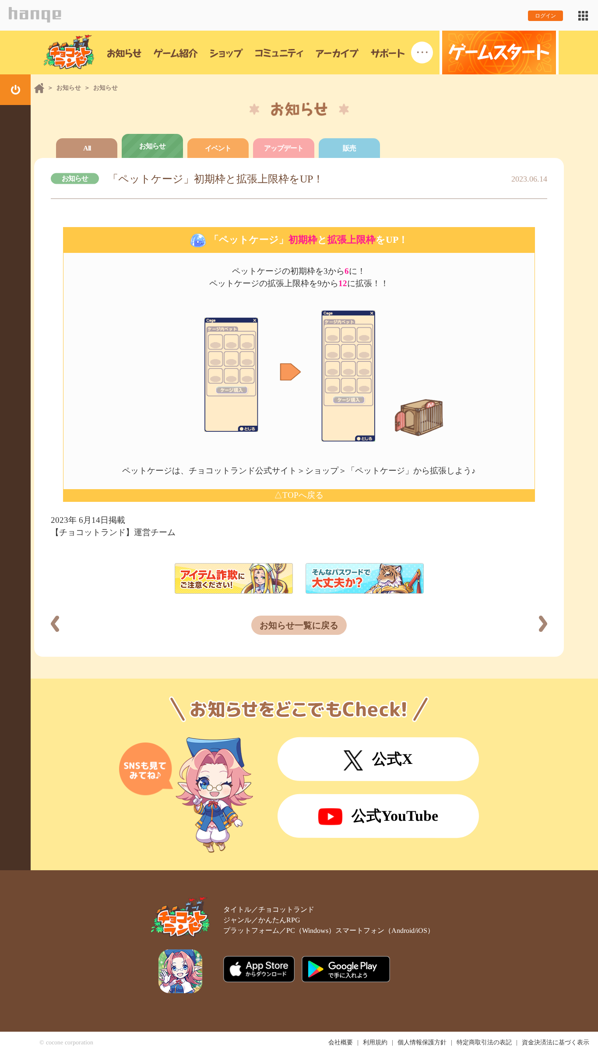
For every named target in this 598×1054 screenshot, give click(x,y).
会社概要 (340, 1042)
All (87, 148)
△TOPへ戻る (299, 495)
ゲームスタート (499, 52)
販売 (349, 148)
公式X (392, 759)
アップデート (283, 148)
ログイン (545, 16)
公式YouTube (395, 816)
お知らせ (68, 87)
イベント (218, 148)
